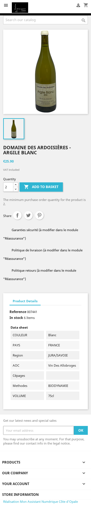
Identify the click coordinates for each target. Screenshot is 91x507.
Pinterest (39, 215)
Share (17, 215)
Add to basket (41, 186)
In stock (16, 318)
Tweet (28, 215)
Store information (20, 494)
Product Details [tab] (25, 301)
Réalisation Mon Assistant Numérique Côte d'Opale (40, 501)
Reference (18, 312)
